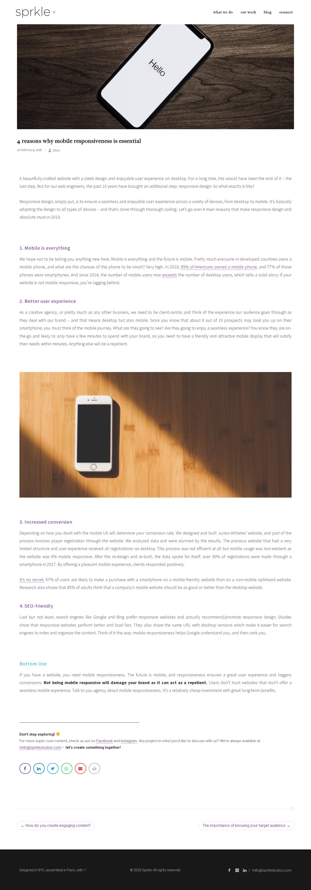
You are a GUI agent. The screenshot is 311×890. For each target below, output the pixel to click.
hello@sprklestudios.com (40, 747)
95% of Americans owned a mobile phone (219, 267)
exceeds (169, 275)
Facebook (104, 741)
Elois (56, 150)
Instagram (129, 741)
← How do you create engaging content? (56, 825)
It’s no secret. (31, 579)
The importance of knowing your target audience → (246, 825)
